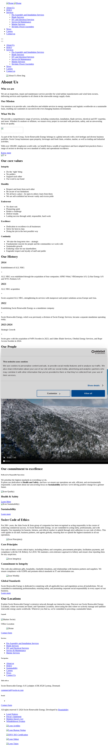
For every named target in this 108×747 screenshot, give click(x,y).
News (8, 673)
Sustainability (12, 668)
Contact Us (11, 675)
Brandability (63, 710)
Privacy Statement (13, 716)
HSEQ (9, 666)
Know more (6, 153)
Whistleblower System (15, 721)
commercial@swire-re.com (12, 690)
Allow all (88, 393)
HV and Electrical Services (23, 19)
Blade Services (18, 17)
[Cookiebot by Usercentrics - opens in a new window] (93, 352)
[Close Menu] (2, 41)
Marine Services (18, 24)
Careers (9, 670)
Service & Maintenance (21, 22)
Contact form (6, 633)
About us (10, 663)
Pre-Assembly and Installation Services (28, 15)
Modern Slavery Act (14, 719)
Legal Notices (12, 714)
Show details (94, 385)
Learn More (6, 502)
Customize (52, 393)
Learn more (6, 514)
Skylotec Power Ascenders (23, 27)
